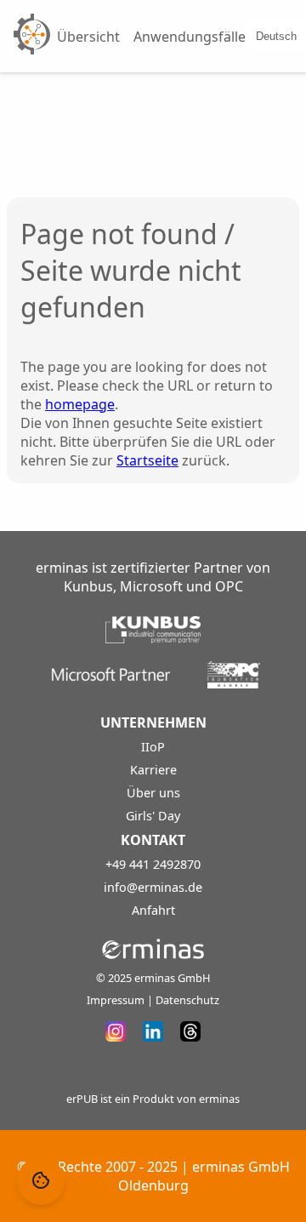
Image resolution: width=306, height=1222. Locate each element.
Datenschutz (187, 1000)
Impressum (115, 1000)
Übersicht (88, 36)
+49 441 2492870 (153, 864)
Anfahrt (153, 910)
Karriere (153, 770)
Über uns (153, 793)
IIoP (153, 747)
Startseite (147, 460)
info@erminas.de (153, 887)
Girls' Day (153, 816)
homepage (80, 404)
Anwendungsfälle (189, 36)
